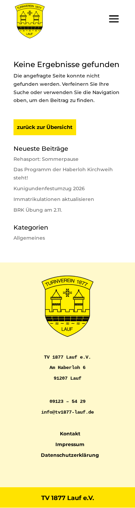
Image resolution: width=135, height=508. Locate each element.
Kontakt (70, 434)
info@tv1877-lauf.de (67, 412)
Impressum (69, 444)
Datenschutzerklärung (70, 455)
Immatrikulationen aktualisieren (54, 199)
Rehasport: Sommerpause (46, 159)
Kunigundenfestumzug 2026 (49, 188)
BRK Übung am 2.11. (38, 210)
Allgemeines (29, 238)
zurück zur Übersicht (45, 127)
